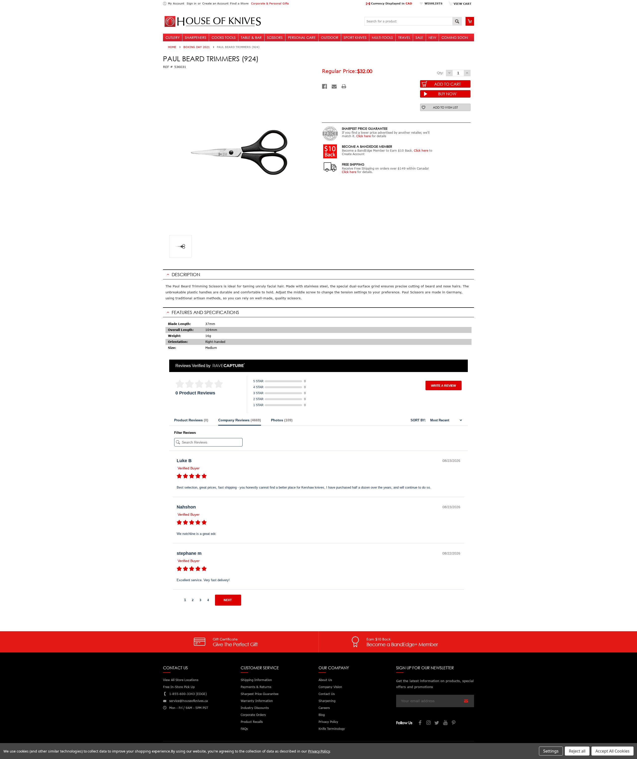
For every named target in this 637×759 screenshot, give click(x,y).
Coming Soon (454, 37)
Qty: (440, 73)
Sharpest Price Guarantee (259, 694)
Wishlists (433, 3)
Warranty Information (257, 701)
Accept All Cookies (612, 751)
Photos (282, 420)
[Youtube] (445, 723)
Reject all (577, 751)
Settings (551, 751)
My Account (176, 3)
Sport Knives (355, 37)
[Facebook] (324, 86)
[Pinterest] (454, 723)
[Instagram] (428, 723)
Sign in (191, 3)
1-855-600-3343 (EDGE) (188, 694)
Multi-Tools (382, 37)
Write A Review (443, 385)
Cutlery (172, 37)
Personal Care (302, 37)
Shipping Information (256, 680)
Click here (363, 136)
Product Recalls (252, 722)
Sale (419, 37)
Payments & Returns (256, 687)
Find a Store (239, 3)
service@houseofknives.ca (188, 701)
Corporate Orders (253, 715)
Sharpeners (195, 37)
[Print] (343, 86)
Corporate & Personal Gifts (270, 3)
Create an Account (215, 3)
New (432, 37)
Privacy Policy (319, 751)
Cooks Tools (224, 37)
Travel (404, 37)
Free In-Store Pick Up (179, 687)
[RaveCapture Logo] (227, 366)
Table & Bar (251, 37)
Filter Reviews (185, 433)
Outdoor (329, 37)
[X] (437, 723)
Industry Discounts (255, 708)
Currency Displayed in (391, 3)
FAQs (244, 729)
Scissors (275, 37)
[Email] (334, 86)
